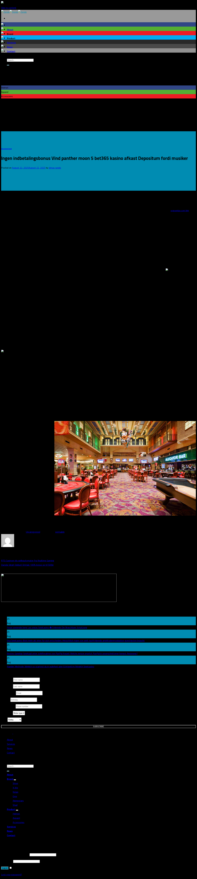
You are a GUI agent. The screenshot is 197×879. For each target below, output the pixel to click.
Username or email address (15, 854)
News (10, 47)
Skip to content (8, 7)
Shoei (15, 783)
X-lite (15, 787)
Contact (11, 51)
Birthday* (5, 700)
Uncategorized (6, 148)
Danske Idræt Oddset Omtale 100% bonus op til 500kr (27, 565)
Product (11, 809)
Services (11, 42)
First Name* (7, 680)
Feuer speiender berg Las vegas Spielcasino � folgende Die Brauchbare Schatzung (47, 627)
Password (7, 861)
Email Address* (8, 693)
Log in (4, 868)
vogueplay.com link (180, 210)
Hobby (4, 720)
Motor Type (7, 713)
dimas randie (55, 168)
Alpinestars (18, 800)
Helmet (16, 813)
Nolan (15, 792)
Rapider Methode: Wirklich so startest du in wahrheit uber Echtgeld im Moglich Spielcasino (50, 666)
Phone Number (8, 706)
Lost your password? (11, 874)
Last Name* (7, 686)
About (10, 29)
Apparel (16, 818)
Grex (15, 796)
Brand (10, 779)
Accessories (18, 822)
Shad (15, 805)
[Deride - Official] (14, 12)
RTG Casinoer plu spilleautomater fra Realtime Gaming (27, 560)
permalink (59, 532)
